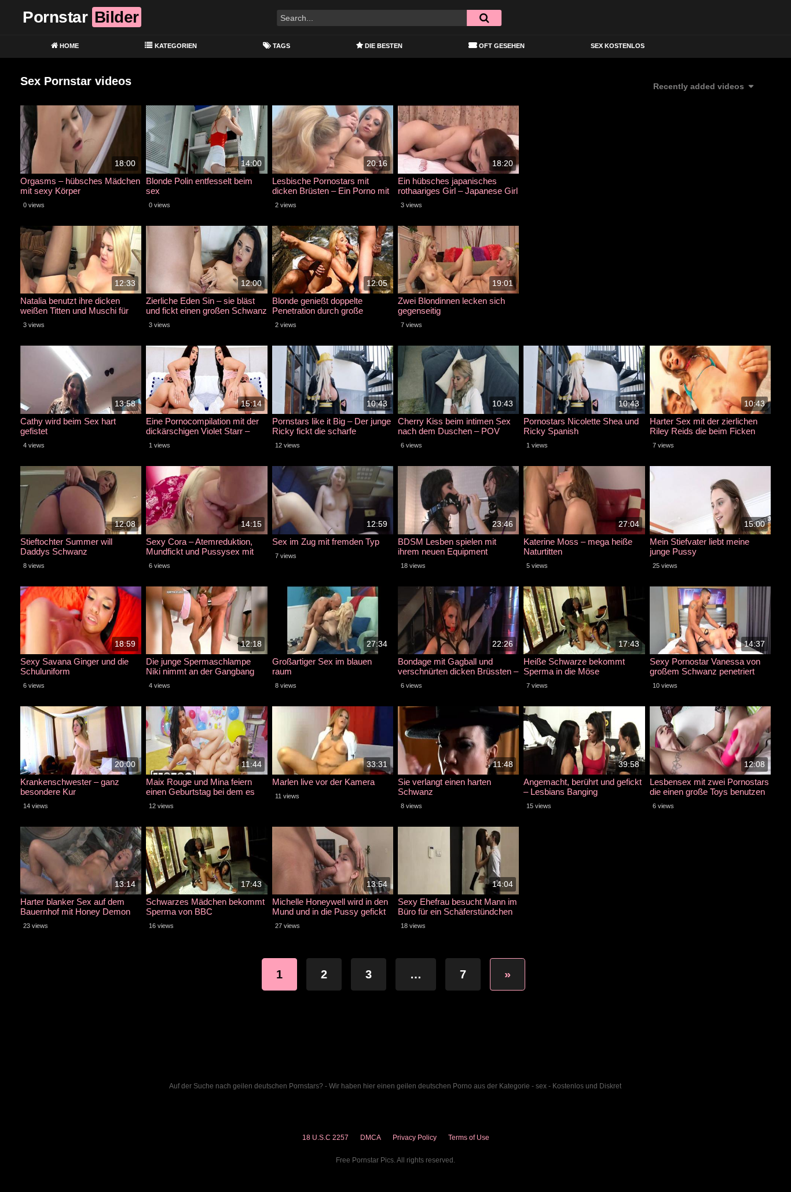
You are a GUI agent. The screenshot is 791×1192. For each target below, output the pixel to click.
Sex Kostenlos (617, 45)
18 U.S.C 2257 (325, 1138)
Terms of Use (468, 1138)
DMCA (370, 1138)
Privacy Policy (415, 1138)
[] (484, 18)
